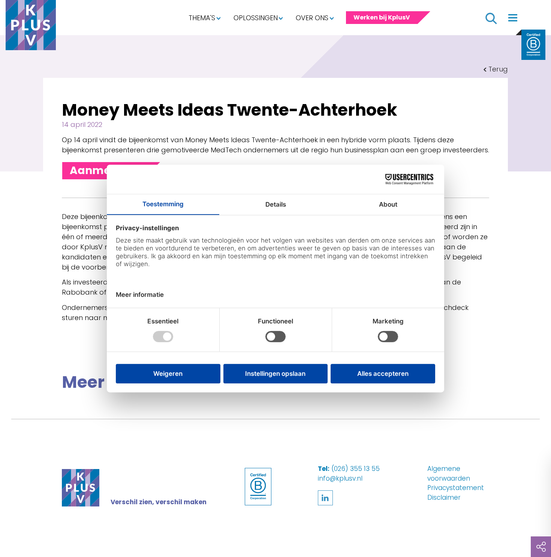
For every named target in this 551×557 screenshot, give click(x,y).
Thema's (202, 17)
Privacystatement (455, 487)
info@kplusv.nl (340, 478)
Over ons (312, 17)
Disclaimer (444, 497)
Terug (498, 69)
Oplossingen (256, 17)
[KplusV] (31, 27)
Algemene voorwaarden (448, 473)
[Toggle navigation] (512, 17)
